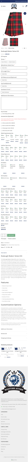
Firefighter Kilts (6, 354)
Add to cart (11, 235)
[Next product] (26, 48)
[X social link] (6, 247)
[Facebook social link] (5, 247)
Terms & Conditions (5, 434)
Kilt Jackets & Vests (5, 419)
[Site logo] (14, 6)
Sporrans (3, 421)
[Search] (23, 6)
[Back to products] (24, 48)
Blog (2, 451)
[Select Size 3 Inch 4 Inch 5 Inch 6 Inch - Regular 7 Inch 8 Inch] (14, 80)
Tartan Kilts (16, 244)
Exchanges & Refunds (5, 431)
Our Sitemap (3, 438)
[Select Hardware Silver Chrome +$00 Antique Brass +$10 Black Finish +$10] (14, 92)
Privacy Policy (4, 429)
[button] (2, 24)
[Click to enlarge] (3, 34)
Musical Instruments (5, 423)
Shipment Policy (4, 436)
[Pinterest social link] (8, 247)
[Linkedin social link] (10, 247)
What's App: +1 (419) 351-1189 (9, 406)
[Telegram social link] (11, 247)
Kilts (6, 48)
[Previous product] (23, 48)
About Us (3, 449)
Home (2, 48)
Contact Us (3, 446)
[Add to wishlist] (8, 348)
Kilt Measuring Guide (5, 444)
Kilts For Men (11, 48)
